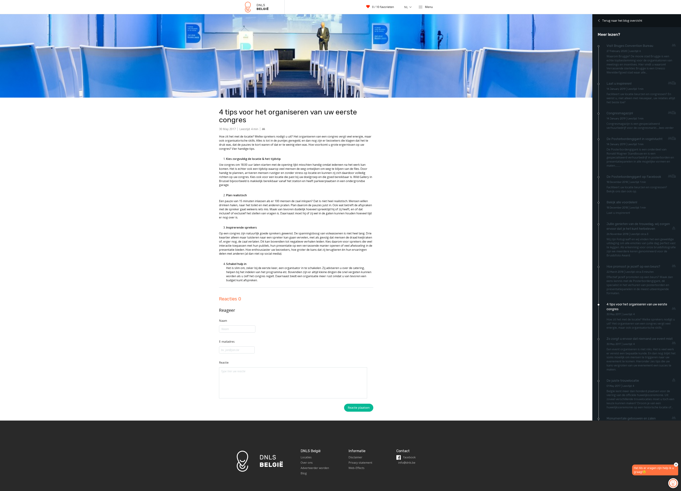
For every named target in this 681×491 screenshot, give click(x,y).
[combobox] (408, 7)
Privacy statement (360, 463)
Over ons (307, 463)
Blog (304, 473)
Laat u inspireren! (619, 84)
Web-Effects (356, 468)
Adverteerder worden (315, 468)
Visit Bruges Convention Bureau (630, 46)
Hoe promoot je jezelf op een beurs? (633, 266)
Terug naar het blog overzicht (621, 21)
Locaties (306, 457)
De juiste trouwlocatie (623, 381)
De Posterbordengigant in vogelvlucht (635, 139)
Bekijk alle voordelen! (622, 202)
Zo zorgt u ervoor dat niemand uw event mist (640, 339)
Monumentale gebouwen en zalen (631, 418)
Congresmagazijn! (620, 113)
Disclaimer (355, 457)
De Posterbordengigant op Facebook (634, 177)
